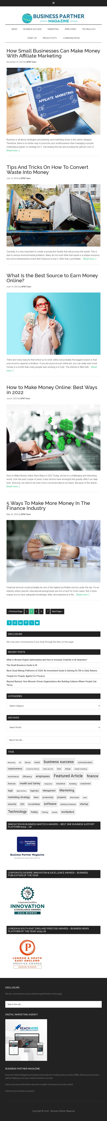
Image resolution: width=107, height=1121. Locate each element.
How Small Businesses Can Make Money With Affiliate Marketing (53, 53)
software (50, 804)
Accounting (11, 762)
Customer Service (32, 769)
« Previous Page (15, 611)
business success (59, 761)
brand (37, 762)
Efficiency (27, 776)
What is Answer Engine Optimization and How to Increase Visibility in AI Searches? (47, 659)
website (54, 812)
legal (10, 790)
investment (86, 784)
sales (85, 797)
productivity (48, 797)
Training (45, 812)
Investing (72, 784)
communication (85, 762)
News (36, 797)
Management (49, 790)
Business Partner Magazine (53, 18)
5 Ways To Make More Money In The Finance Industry (48, 505)
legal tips (34, 790)
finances (12, 784)
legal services (21, 791)
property (61, 797)
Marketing (66, 790)
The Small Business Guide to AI (22, 665)
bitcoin (28, 762)
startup (84, 804)
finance (92, 776)
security (12, 804)
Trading (34, 812)
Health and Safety (30, 783)
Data (59, 769)
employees (43, 776)
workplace (67, 811)
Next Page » (57, 611)
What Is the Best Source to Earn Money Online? (52, 278)
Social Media (34, 804)
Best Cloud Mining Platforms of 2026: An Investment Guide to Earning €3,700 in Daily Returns (52, 670)
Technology (17, 811)
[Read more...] (13, 150)
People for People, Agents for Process (26, 676)
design (68, 769)
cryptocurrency (15, 768)
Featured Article (68, 775)
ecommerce (13, 776)
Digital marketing (81, 769)
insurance (60, 784)
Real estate (74, 797)
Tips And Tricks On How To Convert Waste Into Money (47, 169)
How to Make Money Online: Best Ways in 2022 (52, 389)
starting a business (68, 804)
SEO (22, 804)
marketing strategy (19, 797)
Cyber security (48, 769)
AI (20, 762)
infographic (48, 784)
